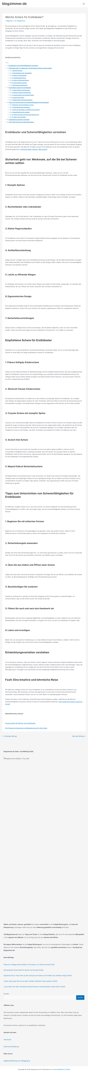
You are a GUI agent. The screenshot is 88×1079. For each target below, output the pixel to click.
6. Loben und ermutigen (19, 117)
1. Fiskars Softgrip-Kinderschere (21, 90)
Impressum (7, 1039)
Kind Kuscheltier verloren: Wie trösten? (33, 149)
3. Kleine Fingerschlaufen (19, 75)
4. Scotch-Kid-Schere (18, 97)
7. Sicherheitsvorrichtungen (20, 85)
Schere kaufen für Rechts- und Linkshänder (20, 723)
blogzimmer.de (14, 4)
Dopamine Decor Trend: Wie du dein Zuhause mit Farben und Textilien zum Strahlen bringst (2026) (38, 975)
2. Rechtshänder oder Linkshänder (22, 73)
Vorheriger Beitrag (9, 736)
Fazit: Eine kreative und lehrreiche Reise (21, 122)
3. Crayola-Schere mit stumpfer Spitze (23, 95)
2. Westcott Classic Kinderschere (21, 92)
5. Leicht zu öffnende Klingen (20, 80)
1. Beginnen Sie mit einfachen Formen (23, 105)
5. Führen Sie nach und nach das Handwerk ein (25, 114)
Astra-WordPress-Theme (61, 1069)
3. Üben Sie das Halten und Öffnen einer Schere (26, 109)
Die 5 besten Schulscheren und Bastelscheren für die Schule (26, 728)
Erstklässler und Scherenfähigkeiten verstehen (23, 65)
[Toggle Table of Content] (6, 63)
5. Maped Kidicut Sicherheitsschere (22, 100)
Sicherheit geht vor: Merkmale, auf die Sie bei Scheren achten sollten (30, 68)
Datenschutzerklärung (11, 1046)
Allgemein (9, 21)
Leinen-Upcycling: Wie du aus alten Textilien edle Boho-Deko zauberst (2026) (30, 981)
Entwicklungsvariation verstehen (19, 119)
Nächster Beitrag (79, 736)
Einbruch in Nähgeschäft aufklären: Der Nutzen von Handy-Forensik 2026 (29, 964)
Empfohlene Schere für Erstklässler (20, 87)
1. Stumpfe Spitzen (17, 70)
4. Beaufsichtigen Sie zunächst (21, 112)
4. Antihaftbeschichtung (19, 78)
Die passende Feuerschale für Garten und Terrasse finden (23, 970)
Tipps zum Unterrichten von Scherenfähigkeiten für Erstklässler (29, 102)
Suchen (6, 994)
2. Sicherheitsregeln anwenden (21, 107)
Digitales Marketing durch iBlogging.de (17, 1061)
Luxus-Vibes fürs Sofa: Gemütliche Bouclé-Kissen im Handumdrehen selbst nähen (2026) (34, 987)
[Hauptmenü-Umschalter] (84, 4)
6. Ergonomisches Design (19, 83)
